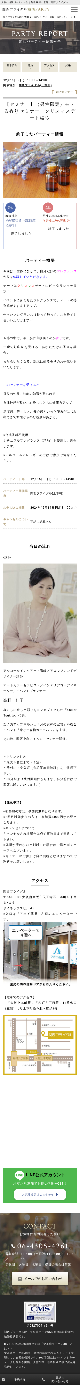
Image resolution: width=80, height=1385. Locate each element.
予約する (20, 1379)
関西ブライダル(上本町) (35, 85)
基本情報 (12, 65)
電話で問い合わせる (60, 1379)
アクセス (49, 65)
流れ (30, 65)
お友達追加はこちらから (38, 1194)
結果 (68, 65)
